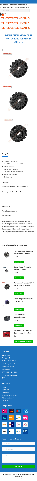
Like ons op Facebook (10, 378)
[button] (3, 50)
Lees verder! (18, 262)
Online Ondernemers (21, 479)
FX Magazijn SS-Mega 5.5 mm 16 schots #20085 (23, 252)
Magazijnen (11, 186)
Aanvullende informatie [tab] (9, 211)
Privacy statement (8, 398)
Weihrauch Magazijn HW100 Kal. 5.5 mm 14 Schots (24, 284)
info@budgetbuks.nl (8, 364)
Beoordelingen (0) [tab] (7, 215)
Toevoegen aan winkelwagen (23, 341)
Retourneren (6, 392)
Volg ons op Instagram (11, 375)
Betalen (4, 387)
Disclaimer (5, 400)
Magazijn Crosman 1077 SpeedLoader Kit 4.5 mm (23, 332)
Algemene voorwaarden (9, 395)
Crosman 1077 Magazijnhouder (20, 316)
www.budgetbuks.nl (8, 366)
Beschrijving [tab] (6, 206)
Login (4, 13)
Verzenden (5, 389)
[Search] (27, 10)
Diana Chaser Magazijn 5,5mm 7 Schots (22, 268)
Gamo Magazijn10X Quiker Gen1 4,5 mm (23, 300)
